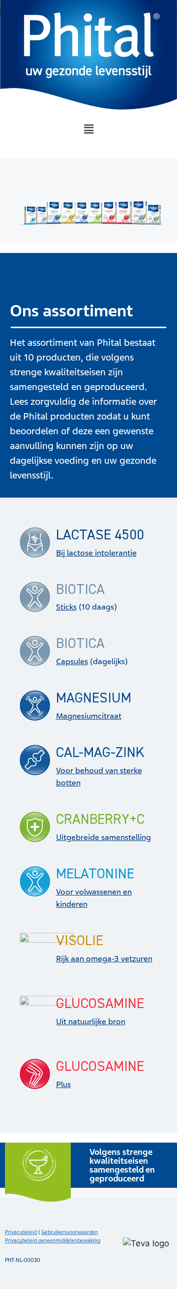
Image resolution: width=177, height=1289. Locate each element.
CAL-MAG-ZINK (100, 753)
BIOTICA (80, 590)
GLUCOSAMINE (100, 1004)
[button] (88, 129)
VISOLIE (79, 941)
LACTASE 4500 (100, 535)
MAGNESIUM (93, 698)
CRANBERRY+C (100, 820)
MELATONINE (95, 874)
